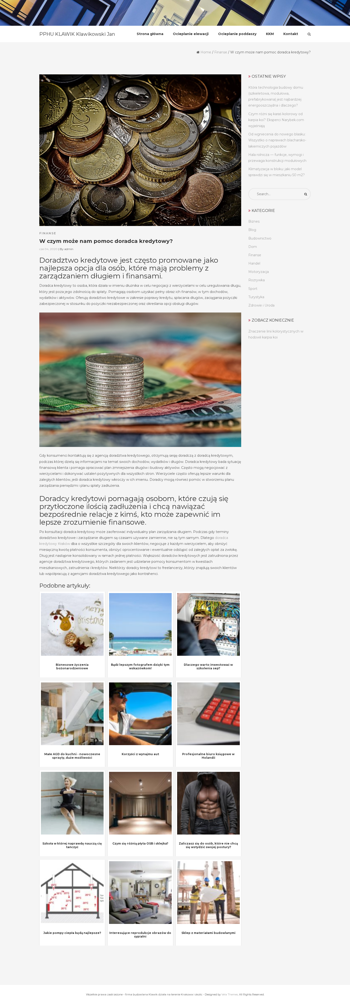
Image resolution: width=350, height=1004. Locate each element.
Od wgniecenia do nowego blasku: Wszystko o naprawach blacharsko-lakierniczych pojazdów (277, 140)
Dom (252, 247)
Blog (252, 230)
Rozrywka (256, 280)
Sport (252, 289)
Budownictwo (259, 238)
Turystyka (256, 297)
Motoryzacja (258, 272)
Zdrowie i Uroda (261, 305)
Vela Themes (229, 994)
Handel (254, 263)
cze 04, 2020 (48, 249)
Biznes (254, 221)
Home (205, 52)
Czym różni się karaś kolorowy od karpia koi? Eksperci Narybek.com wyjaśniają (276, 120)
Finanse (220, 52)
